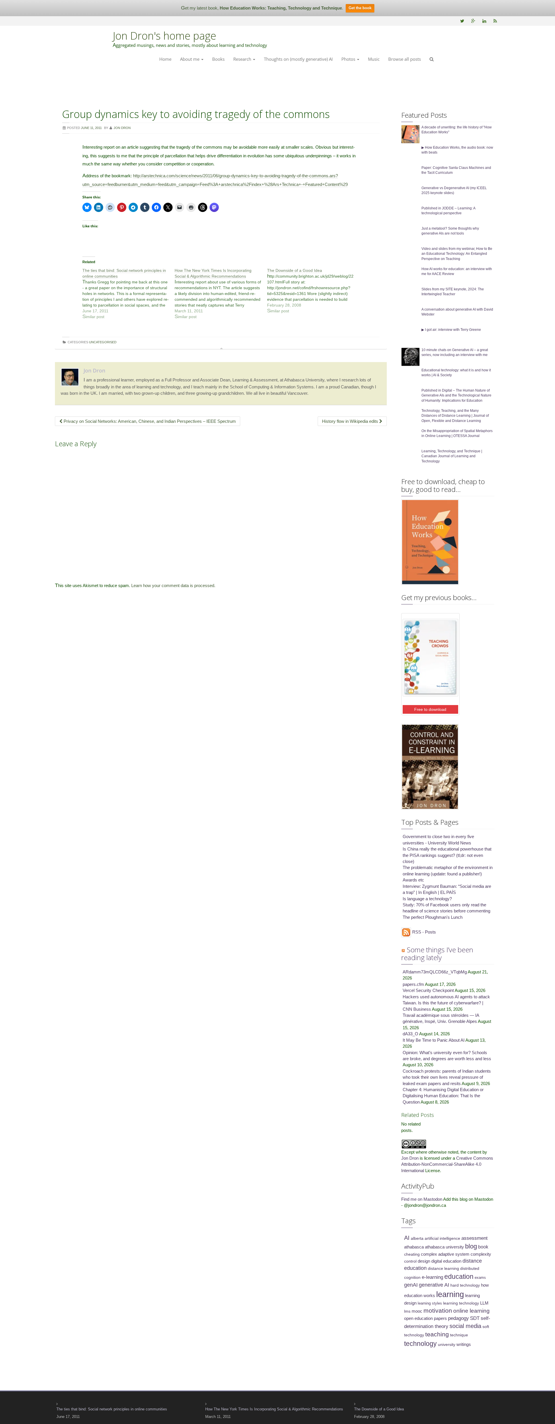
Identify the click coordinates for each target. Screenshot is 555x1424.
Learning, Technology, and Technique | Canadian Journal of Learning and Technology (451, 456)
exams (480, 1277)
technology (420, 1343)
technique (459, 1335)
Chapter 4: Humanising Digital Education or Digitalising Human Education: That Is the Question (443, 1095)
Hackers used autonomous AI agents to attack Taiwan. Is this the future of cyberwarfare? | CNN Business (446, 1003)
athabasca (414, 1247)
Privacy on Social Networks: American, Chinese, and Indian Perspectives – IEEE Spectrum (149, 421)
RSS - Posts (423, 931)
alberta (417, 1238)
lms (407, 1311)
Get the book (360, 8)
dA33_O (410, 1033)
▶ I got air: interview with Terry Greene (451, 330)
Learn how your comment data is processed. (173, 585)
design (424, 1261)
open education (418, 1318)
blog (471, 1246)
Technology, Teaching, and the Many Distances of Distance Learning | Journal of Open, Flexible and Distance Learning (455, 416)
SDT (475, 1318)
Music (374, 59)
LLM (484, 1303)
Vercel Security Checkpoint (428, 990)
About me (190, 59)
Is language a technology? (427, 898)
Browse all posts (404, 59)
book (483, 1246)
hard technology (465, 1285)
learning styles (430, 1303)
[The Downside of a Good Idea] (313, 291)
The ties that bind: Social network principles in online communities (111, 1409)
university (446, 1344)
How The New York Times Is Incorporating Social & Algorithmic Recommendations (274, 1409)
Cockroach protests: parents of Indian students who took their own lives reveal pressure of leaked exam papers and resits (447, 1077)
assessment (474, 1238)
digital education (446, 1261)
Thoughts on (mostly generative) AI (298, 59)
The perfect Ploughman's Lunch (432, 917)
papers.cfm (413, 984)
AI (407, 1238)
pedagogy (458, 1318)
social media (465, 1326)
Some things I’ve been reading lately (437, 953)
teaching (437, 1334)
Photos (348, 59)
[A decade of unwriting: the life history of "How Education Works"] (410, 133)
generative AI (434, 1285)
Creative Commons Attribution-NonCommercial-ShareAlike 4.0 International (447, 1164)
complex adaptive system (445, 1254)
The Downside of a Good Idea (379, 1409)
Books (218, 59)
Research (242, 59)
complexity (481, 1254)
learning (450, 1294)
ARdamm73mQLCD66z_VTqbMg (435, 971)
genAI (411, 1285)
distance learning (443, 1268)
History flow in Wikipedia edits (350, 421)
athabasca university (444, 1247)
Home (165, 59)
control (410, 1261)
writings (463, 1344)
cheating (412, 1254)
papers (440, 1318)
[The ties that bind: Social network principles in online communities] (128, 294)
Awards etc (413, 879)
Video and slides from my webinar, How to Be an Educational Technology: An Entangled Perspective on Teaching (456, 254)
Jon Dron (94, 370)
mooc (417, 1311)
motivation (437, 1310)
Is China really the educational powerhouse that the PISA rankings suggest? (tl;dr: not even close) (447, 855)
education (458, 1276)
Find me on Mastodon (421, 1199)
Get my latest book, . (262, 7)
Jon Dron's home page (164, 36)
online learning (471, 1311)
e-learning (432, 1277)
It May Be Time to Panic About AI (434, 1040)
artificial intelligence (442, 1238)
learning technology (461, 1303)
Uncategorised (102, 342)
